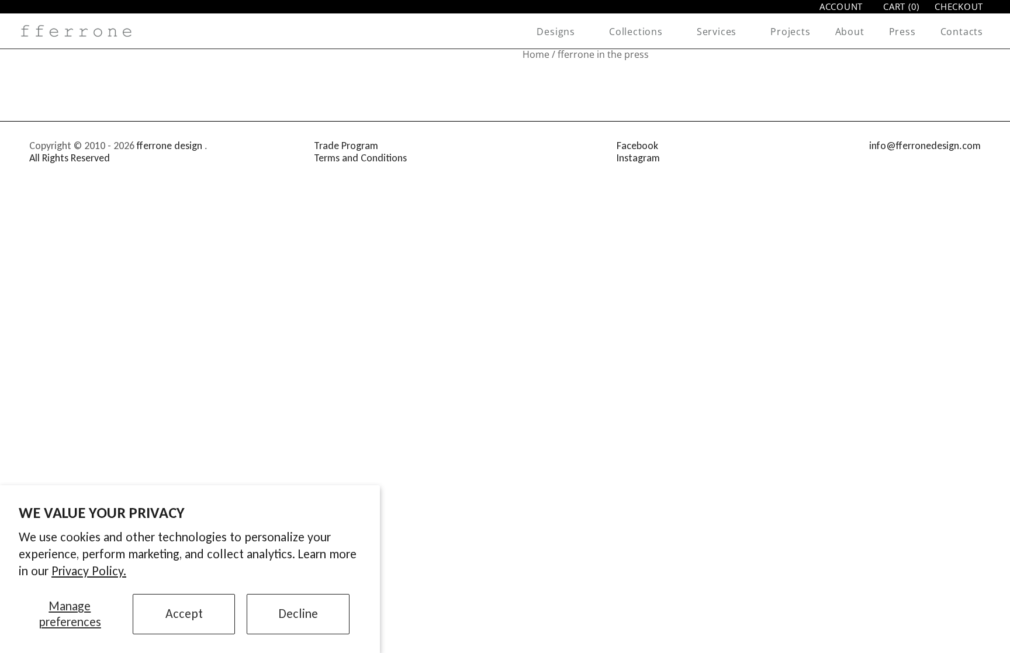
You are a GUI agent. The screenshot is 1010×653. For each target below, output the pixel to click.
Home (536, 54)
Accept (184, 613)
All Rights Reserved (69, 157)
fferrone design (169, 145)
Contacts (961, 31)
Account (841, 6)
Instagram (638, 157)
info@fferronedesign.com (925, 145)
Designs (556, 31)
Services (716, 31)
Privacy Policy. (88, 571)
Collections (636, 31)
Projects (790, 31)
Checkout (959, 7)
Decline (298, 613)
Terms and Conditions (360, 157)
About (849, 31)
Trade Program (346, 145)
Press (902, 31)
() (901, 7)
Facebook (637, 145)
